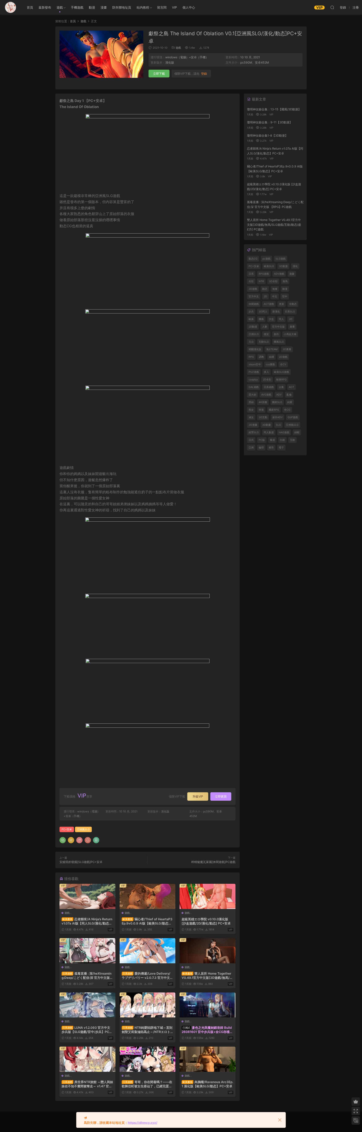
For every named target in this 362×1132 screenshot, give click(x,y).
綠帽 (296, 432)
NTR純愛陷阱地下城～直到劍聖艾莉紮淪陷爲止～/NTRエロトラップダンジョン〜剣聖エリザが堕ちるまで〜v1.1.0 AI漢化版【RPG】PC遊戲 (147, 1030)
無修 (274, 288)
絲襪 (271, 356)
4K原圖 (263, 402)
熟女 (251, 409)
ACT (291, 387)
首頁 (30, 7)
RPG (251, 356)
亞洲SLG (254, 334)
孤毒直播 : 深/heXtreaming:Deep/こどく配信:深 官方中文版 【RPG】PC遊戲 (86, 975)
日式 (251, 439)
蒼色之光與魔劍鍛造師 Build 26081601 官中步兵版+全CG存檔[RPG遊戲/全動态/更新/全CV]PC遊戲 (207, 1030)
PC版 (262, 439)
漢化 (295, 266)
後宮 (266, 334)
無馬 (285, 281)
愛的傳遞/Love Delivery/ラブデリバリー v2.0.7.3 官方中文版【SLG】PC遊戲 (147, 975)
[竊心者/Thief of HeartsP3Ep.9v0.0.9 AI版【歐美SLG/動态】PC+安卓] (148, 896)
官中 (284, 296)
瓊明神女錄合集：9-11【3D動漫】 (269, 122)
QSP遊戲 (293, 417)
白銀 (282, 439)
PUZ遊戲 (254, 371)
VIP (174, 7)
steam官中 (255, 364)
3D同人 (263, 311)
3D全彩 (273, 281)
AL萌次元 (10, 7)
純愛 (289, 402)
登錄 (204, 73)
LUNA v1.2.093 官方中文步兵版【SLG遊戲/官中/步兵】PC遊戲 (87, 1030)
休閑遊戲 (254, 304)
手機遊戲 (77, 7)
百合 (251, 341)
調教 (261, 356)
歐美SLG (269, 266)
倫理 (261, 447)
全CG (287, 409)
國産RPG (274, 409)
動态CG (253, 258)
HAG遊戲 (284, 432)
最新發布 (45, 7)
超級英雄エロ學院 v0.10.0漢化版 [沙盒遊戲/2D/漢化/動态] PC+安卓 (206, 921)
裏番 (292, 326)
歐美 (251, 319)
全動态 (293, 304)
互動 (292, 439)
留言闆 (162, 7)
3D (290, 319)
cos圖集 (270, 364)
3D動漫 (283, 266)
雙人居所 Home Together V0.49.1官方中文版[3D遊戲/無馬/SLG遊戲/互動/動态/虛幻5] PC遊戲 (207, 975)
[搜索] (332, 7)
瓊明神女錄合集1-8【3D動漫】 (267, 135)
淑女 (251, 417)
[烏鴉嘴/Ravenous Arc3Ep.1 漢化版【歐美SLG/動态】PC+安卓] (207, 1059)
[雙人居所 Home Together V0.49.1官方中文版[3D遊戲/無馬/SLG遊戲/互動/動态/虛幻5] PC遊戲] (207, 950)
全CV (283, 364)
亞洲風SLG (83, 829)
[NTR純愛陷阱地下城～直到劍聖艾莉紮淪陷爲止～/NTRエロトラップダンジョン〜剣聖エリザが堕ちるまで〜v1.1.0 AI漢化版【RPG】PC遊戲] (148, 1005)
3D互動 (263, 417)
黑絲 (251, 402)
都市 (271, 447)
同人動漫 (269, 432)
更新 (281, 304)
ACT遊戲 (269, 304)
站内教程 (143, 7)
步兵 (251, 311)
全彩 (251, 281)
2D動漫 (253, 326)
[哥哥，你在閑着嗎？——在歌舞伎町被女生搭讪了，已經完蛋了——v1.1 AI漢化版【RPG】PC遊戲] (148, 1059)
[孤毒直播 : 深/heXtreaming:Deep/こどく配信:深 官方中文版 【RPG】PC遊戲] (87, 950)
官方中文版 (278, 326)
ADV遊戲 (279, 273)
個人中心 (188, 7)
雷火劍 (252, 394)
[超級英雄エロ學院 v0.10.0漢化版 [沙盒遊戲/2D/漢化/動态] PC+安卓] (207, 896)
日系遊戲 (269, 387)
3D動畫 (266, 424)
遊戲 (60, 7)
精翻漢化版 (255, 349)
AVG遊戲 (266, 394)
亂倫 (289, 394)
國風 (261, 319)
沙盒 (271, 319)
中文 (274, 296)
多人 (266, 371)
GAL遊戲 (254, 387)
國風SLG (279, 341)
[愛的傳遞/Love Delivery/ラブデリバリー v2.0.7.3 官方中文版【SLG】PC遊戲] (148, 950)
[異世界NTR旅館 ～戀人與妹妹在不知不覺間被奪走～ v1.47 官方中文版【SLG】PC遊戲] (87, 1059)
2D (265, 296)
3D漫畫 (253, 424)
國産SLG (277, 402)
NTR (261, 281)
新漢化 (276, 311)
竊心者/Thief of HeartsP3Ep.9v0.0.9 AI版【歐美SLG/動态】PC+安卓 (147, 921)
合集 (281, 387)
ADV (279, 394)
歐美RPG (281, 379)
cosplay (253, 379)
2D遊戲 (283, 356)
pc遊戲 (266, 258)
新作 (276, 334)
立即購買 (221, 796)
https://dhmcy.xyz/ (142, 1123)
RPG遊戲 (264, 273)
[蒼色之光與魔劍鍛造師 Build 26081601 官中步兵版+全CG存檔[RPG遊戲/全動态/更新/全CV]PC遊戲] (207, 1005)
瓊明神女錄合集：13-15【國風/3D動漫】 (274, 109)
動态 (264, 288)
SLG (278, 424)
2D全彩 (267, 379)
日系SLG (290, 311)
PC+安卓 (67, 829)
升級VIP (198, 796)
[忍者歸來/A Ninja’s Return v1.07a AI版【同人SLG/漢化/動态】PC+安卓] (87, 896)
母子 (281, 447)
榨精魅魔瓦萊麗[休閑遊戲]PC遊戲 (213, 862)
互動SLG (264, 341)
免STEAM (272, 349)
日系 (251, 273)
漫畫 (104, 7)
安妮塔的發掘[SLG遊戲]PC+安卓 (80, 862)
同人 (281, 319)
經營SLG (254, 432)
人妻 (264, 326)
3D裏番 (287, 349)
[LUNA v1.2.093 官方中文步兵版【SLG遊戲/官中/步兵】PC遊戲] (87, 1005)
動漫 (92, 7)
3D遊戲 (253, 288)
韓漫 (261, 409)
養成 (272, 439)
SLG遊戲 (280, 258)
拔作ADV (277, 417)
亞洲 (251, 447)
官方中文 (254, 296)
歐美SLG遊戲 (281, 371)
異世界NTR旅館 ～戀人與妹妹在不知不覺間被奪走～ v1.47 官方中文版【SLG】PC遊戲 (87, 1084)
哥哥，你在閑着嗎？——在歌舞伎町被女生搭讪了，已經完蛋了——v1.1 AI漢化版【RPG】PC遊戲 (147, 1084)
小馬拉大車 (290, 334)
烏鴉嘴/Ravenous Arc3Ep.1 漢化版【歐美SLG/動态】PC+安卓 (207, 1084)
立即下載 (159, 73)
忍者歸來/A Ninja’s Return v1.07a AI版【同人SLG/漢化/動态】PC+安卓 (87, 921)
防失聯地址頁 (121, 7)
